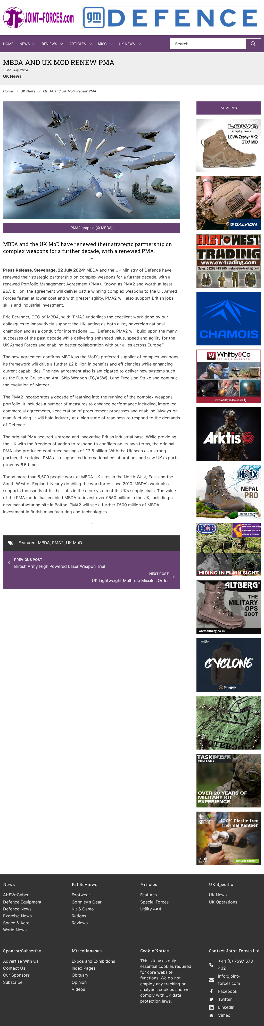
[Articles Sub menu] (90, 44)
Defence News (17, 908)
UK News (127, 44)
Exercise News (17, 915)
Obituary (80, 975)
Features (148, 894)
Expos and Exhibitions (93, 961)
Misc (102, 44)
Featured (27, 543)
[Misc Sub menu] (111, 44)
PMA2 (58, 543)
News (25, 44)
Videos (78, 989)
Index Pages (83, 968)
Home (8, 44)
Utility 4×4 (150, 908)
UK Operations (223, 902)
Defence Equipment (22, 902)
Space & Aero (16, 922)
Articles (77, 44)
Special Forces (154, 902)
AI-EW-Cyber (16, 894)
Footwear (81, 894)
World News (15, 929)
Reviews (49, 44)
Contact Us (14, 968)
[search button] (253, 43)
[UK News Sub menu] (139, 44)
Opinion (79, 982)
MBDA (44, 543)
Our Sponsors (16, 975)
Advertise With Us (20, 961)
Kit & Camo (83, 908)
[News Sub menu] (34, 44)
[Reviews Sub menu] (61, 44)
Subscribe (12, 982)
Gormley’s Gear (87, 902)
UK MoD (74, 543)
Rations (79, 915)
